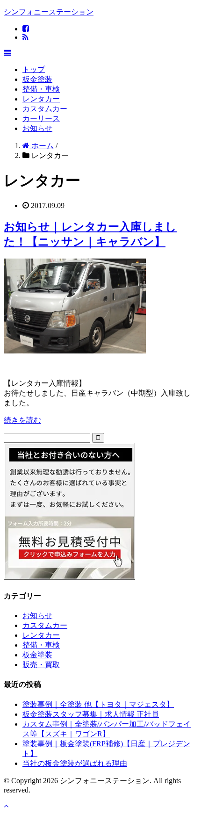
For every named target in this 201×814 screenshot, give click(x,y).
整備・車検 (41, 89)
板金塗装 (37, 79)
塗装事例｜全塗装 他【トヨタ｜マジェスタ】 (98, 704)
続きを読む (22, 420)
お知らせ (37, 128)
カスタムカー (44, 109)
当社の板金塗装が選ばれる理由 (74, 763)
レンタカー (41, 99)
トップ (33, 69)
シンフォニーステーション (48, 12)
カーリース (41, 118)
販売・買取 (41, 665)
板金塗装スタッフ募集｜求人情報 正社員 (90, 714)
